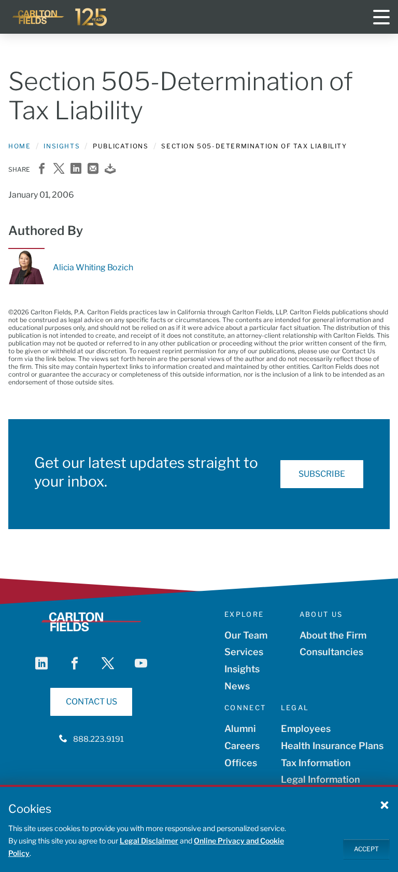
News (237, 686)
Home (19, 146)
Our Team (245, 635)
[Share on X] (58, 169)
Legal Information (320, 779)
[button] (384, 804)
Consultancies (331, 651)
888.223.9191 (98, 739)
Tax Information (316, 762)
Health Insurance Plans (332, 745)
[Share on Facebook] (41, 169)
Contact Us (91, 702)
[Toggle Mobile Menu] (381, 17)
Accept (366, 849)
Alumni (240, 728)
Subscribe (321, 474)
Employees (306, 728)
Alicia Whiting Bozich (93, 267)
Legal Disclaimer (149, 840)
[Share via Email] (93, 169)
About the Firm (333, 635)
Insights (62, 146)
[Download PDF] (110, 169)
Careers (242, 745)
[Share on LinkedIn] (75, 169)
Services (243, 651)
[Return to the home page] (60, 17)
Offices (240, 762)
